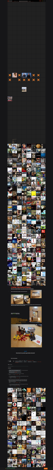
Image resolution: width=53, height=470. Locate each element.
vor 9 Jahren (16, 360)
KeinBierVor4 (20, 360)
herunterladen (30, 360)
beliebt (15, 1)
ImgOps (25, 360)
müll (16, 1)
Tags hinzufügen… (17, 362)
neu (13, 1)
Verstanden (45, 468)
